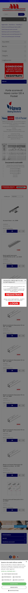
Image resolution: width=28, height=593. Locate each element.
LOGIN (14, 303)
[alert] (14, 576)
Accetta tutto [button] (14, 583)
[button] (14, 571)
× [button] (26, 561)
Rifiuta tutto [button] (14, 587)
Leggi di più (11, 569)
